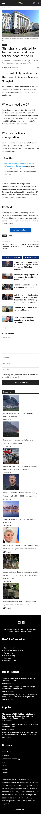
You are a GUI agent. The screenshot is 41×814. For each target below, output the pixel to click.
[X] (23, 622)
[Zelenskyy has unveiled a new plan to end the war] (7, 309)
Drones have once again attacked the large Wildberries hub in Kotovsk (18, 688)
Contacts (7, 658)
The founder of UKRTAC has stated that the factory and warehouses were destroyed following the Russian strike (19, 716)
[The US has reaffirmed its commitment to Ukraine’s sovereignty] (7, 319)
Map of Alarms (10, 660)
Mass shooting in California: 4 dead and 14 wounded (10, 246)
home (3, 8)
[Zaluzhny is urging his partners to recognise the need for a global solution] (7, 276)
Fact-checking (9, 655)
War (3, 721)
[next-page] (6, 328)
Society (4, 729)
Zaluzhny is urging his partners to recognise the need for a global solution (26, 277)
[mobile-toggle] (3, 3)
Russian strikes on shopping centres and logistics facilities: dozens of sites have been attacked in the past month (20, 575)
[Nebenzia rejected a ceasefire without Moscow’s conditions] (7, 287)
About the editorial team (14, 650)
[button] (38, 3)
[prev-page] (3, 328)
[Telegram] (19, 622)
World (4, 683)
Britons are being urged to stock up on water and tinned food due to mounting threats (19, 696)
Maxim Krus (7, 67)
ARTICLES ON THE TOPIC (12, 257)
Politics (9, 8)
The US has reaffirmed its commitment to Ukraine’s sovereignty (24, 320)
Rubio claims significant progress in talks (30, 245)
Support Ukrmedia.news (20, 230)
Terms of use (9, 653)
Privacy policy (9, 648)
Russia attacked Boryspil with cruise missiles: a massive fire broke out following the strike (20, 733)
